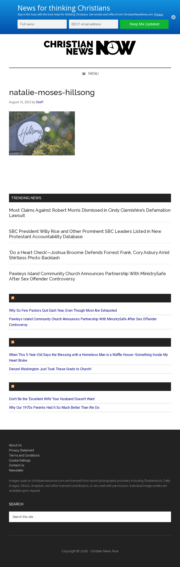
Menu (93, 74)
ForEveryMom (29, 387)
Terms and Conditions (24, 455)
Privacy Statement (21, 450)
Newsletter (16, 470)
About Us (15, 445)
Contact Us (16, 465)
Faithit (22, 342)
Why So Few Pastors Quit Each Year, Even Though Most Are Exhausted (63, 310)
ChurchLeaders (31, 298)
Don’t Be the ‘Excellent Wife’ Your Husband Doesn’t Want (52, 399)
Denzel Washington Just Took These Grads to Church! (50, 369)
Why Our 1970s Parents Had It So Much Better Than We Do (54, 407)
